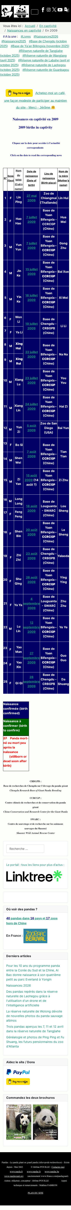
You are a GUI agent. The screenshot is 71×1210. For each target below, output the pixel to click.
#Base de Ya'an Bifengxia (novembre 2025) (40, 46)
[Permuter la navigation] (34, 11)
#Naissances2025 (14, 41)
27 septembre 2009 (31, 657)
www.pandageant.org (13, 1175)
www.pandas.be (52, 1171)
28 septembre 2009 (31, 681)
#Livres (26, 36)
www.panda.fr (16, 1171)
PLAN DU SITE (35, 1192)
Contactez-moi (57, 1166)
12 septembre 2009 (31, 627)
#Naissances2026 (46, 36)
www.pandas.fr (34, 1171)
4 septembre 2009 (31, 603)
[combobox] (25, 848)
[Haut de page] (64, 1203)
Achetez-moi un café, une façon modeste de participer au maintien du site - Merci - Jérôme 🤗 (35, 100)
